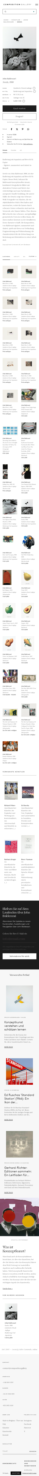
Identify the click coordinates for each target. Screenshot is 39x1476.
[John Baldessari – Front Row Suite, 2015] (10, 676)
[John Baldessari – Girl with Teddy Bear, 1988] (28, 542)
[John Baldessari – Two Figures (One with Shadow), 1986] (10, 506)
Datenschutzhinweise (29, 1473)
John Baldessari (9, 78)
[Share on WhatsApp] (28, 129)
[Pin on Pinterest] (22, 129)
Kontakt (6, 1435)
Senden (32, 1451)
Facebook (27, 1424)
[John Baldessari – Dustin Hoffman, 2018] (10, 746)
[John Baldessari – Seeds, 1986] (28, 506)
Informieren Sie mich (19, 956)
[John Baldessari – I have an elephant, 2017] (10, 643)
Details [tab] (5, 150)
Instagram (28, 1421)
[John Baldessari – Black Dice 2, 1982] (28, 364)
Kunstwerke (7, 1431)
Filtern (32, 256)
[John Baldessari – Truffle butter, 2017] (28, 643)
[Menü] (36, 4)
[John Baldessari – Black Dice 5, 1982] (10, 333)
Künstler (16, 20)
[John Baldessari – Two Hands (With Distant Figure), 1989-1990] (28, 471)
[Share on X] (17, 129)
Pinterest (27, 1428)
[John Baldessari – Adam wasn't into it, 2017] (10, 610)
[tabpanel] (19, 202)
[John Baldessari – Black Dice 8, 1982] (28, 272)
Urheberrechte (9, 1463)
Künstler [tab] (13, 150)
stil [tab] (21, 150)
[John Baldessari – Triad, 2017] (28, 577)
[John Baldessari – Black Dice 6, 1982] (28, 302)
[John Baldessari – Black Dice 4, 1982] (28, 333)
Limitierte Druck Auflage (22, 88)
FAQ (4, 1424)
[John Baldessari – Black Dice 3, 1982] (10, 364)
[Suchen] (34, 11)
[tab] (6, 258)
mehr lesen (8, 1047)
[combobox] (19, 11)
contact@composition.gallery (15, 1368)
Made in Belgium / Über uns (13, 1421)
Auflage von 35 (18, 98)
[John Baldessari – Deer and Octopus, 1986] (10, 542)
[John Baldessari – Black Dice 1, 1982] (10, 395)
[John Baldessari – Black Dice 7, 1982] (10, 302)
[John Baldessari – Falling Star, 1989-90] (10, 471)
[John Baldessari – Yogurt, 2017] (28, 610)
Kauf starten (19, 108)
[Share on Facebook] (11, 129)
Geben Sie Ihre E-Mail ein (15, 933)
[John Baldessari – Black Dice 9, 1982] (10, 272)
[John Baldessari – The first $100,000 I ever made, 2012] (28, 676)
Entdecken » (8, 1288)
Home (6, 20)
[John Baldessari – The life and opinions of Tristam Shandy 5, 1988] (10, 710)
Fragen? (19, 116)
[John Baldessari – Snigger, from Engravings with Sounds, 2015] (28, 395)
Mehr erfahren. (28, 144)
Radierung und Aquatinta (22, 91)
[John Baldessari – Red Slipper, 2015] (10, 577)
